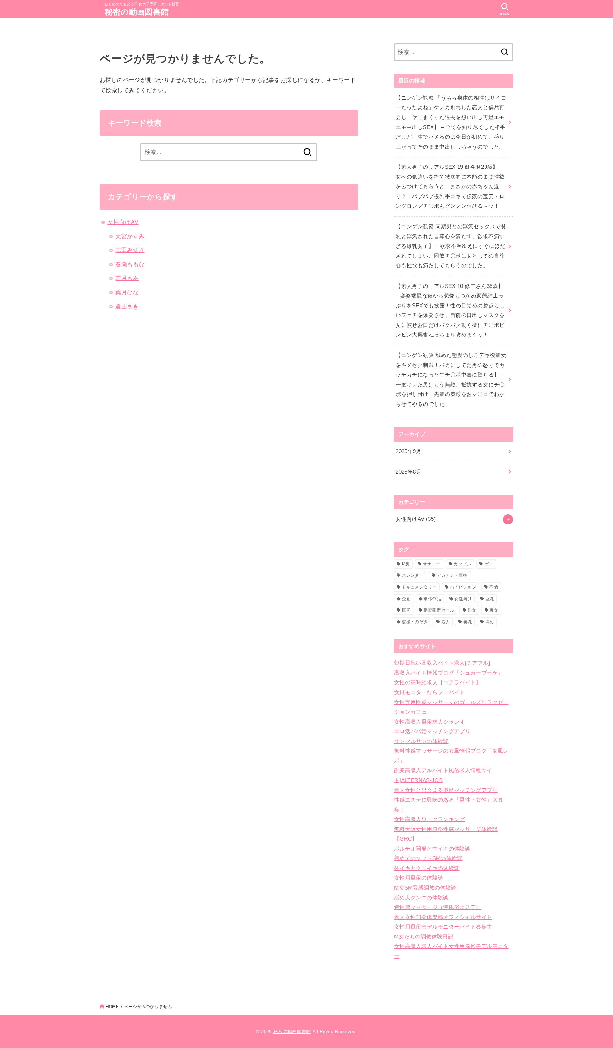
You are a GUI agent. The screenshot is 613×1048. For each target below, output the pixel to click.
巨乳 (489, 598)
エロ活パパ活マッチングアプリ (432, 731)
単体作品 (432, 598)
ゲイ (489, 564)
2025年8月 (408, 472)
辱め (489, 621)
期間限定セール (439, 610)
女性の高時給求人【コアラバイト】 (437, 682)
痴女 (494, 610)
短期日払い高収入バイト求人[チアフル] (442, 663)
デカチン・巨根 (452, 575)
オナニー (431, 564)
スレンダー (413, 575)
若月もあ (127, 278)
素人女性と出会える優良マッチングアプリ (446, 790)
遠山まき (127, 306)
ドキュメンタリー (419, 587)
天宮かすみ (129, 236)
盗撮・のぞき (415, 621)
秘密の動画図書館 (137, 11)
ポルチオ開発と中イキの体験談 (432, 849)
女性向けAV (122, 222)
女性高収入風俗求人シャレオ (429, 722)
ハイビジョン (463, 587)
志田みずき (129, 250)
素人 (445, 621)
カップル (462, 564)
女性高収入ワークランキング (429, 819)
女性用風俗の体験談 (418, 878)
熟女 (472, 610)
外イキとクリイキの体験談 (426, 868)
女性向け (463, 598)
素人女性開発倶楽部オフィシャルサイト (443, 917)
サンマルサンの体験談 (421, 741)
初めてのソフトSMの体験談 (428, 858)
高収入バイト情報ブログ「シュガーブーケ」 (448, 673)
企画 (406, 598)
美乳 (467, 621)
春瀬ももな (129, 264)
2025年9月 (408, 451)
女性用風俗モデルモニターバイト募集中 (443, 927)
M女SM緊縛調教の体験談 (425, 888)
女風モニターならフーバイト (429, 692)
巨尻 (406, 610)
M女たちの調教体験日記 (423, 937)
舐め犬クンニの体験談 (421, 898)
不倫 (493, 587)
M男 (406, 564)
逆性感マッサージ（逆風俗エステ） (437, 907)
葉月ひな (127, 292)
